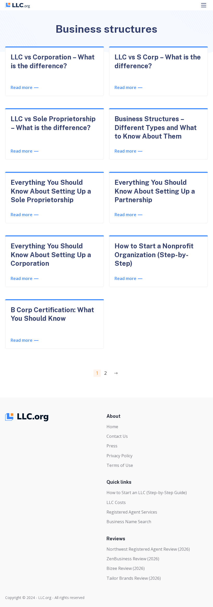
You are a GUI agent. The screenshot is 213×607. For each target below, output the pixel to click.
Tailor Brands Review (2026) (133, 578)
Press (111, 446)
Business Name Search (128, 521)
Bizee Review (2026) (125, 568)
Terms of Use (119, 465)
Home (112, 426)
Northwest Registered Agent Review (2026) (148, 549)
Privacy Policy (119, 456)
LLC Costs (116, 502)
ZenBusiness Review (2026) (132, 559)
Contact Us (117, 436)
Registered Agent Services (131, 512)
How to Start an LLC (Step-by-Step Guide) (146, 492)
